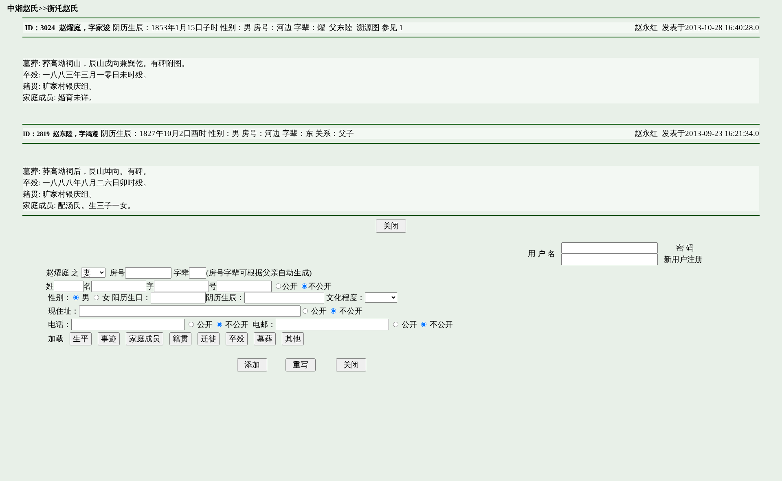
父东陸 (340, 27)
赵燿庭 (57, 272)
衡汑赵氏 (62, 8)
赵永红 (646, 27)
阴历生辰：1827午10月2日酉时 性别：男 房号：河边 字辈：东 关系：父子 (226, 133)
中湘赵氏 (22, 8)
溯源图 (368, 27)
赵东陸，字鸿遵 (76, 133)
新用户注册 (683, 259)
